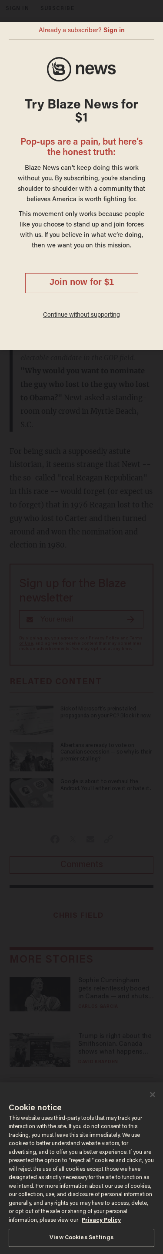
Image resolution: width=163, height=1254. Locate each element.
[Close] (152, 1094)
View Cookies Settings (81, 1237)
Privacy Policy (101, 1220)
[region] (81, 1168)
